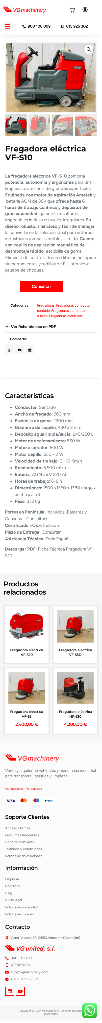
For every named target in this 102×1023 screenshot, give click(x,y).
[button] (7, 26)
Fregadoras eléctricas (66, 316)
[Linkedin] (9, 991)
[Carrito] (72, 10)
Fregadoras (46, 305)
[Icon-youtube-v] (20, 991)
